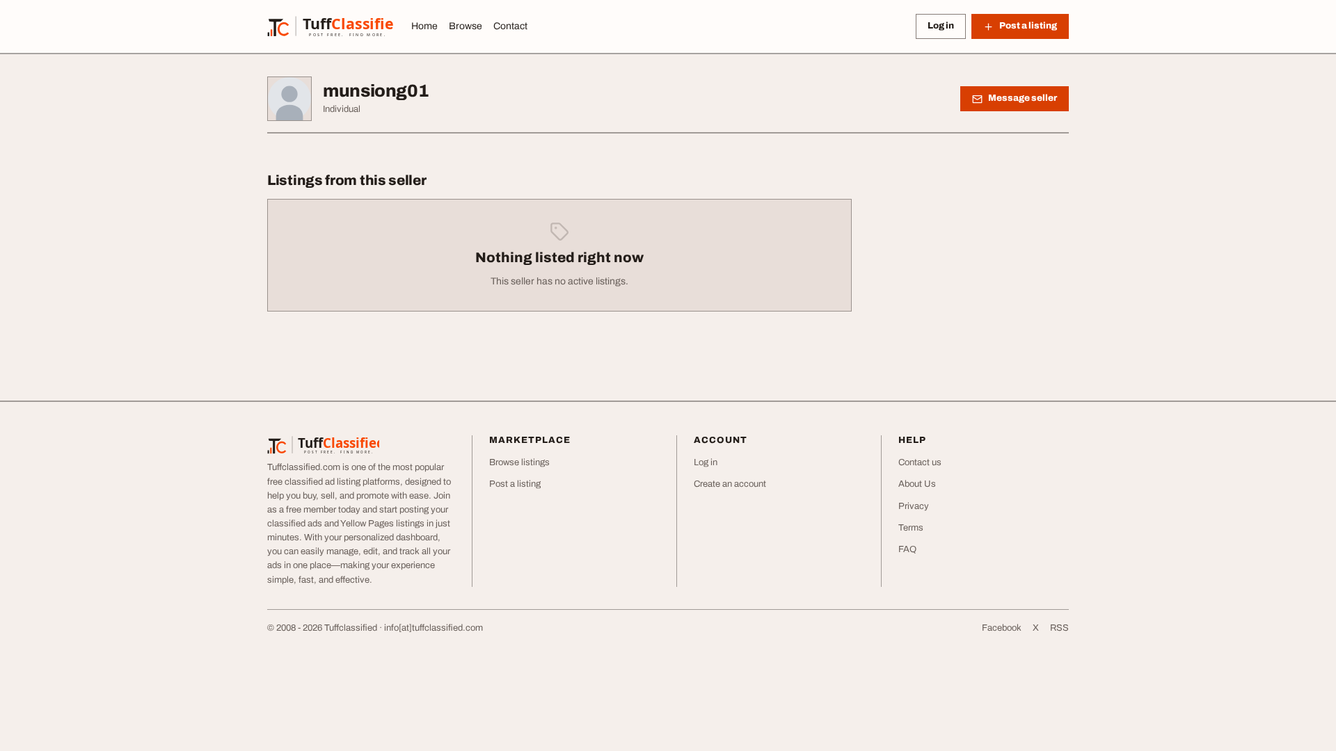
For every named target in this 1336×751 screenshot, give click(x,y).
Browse (465, 26)
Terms (910, 528)
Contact (510, 26)
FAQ (907, 549)
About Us (917, 484)
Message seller (1022, 98)
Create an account (730, 484)
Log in (941, 26)
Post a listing (515, 484)
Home (424, 26)
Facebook (1001, 628)
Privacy (913, 506)
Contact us (919, 462)
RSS (1059, 628)
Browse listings (519, 462)
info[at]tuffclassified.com (433, 628)
